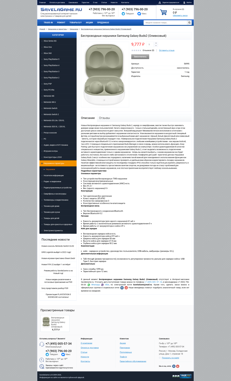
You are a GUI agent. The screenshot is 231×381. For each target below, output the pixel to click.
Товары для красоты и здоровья (58, 224)
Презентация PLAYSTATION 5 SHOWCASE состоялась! (58, 295)
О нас (95, 2)
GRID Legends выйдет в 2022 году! (56, 252)
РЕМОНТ (61, 22)
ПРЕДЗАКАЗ (103, 22)
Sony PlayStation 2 (51, 78)
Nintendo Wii (49, 96)
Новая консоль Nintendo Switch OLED (57, 246)
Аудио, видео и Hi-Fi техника (56, 145)
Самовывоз (73, 2)
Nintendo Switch (50, 108)
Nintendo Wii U (50, 102)
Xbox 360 (48, 53)
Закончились (140, 56)
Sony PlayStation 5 (51, 59)
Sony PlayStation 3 (51, 71)
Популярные (126, 352)
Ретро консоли (50, 133)
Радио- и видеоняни (52, 181)
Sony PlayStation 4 (51, 65)
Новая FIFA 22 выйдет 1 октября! (55, 264)
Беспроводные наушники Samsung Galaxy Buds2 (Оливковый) (106, 29)
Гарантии (85, 2)
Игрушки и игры (51, 151)
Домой (42, 29)
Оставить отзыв (166, 50)
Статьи (104, 2)
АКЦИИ (89, 22)
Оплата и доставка (57, 2)
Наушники (74, 29)
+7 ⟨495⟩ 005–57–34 (153, 282)
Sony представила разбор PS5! (54, 288)
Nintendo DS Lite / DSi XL (54, 120)
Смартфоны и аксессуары (55, 194)
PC (45, 139)
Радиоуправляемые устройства (58, 188)
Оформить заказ (180, 15)
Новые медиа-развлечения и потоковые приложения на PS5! (58, 280)
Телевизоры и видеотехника (56, 200)
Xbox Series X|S (50, 41)
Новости (114, 2)
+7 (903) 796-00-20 (102, 9)
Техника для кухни (52, 212)
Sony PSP (48, 84)
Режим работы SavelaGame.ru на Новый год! (58, 272)
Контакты (125, 2)
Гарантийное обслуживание (133, 361)
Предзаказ (125, 348)
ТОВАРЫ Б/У (76, 22)
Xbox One (48, 47)
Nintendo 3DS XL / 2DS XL (54, 126)
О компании (86, 343)
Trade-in (123, 357)
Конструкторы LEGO (53, 157)
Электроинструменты (53, 230)
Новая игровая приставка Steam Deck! (58, 258)
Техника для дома (51, 206)
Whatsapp (95, 285)
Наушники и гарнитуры (57, 29)
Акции (123, 343)
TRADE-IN (48, 22)
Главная (42, 2)
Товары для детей (51, 218)
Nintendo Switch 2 (51, 114)
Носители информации (54, 175)
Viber (106, 285)
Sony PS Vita (49, 90)
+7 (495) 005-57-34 (59, 343)
